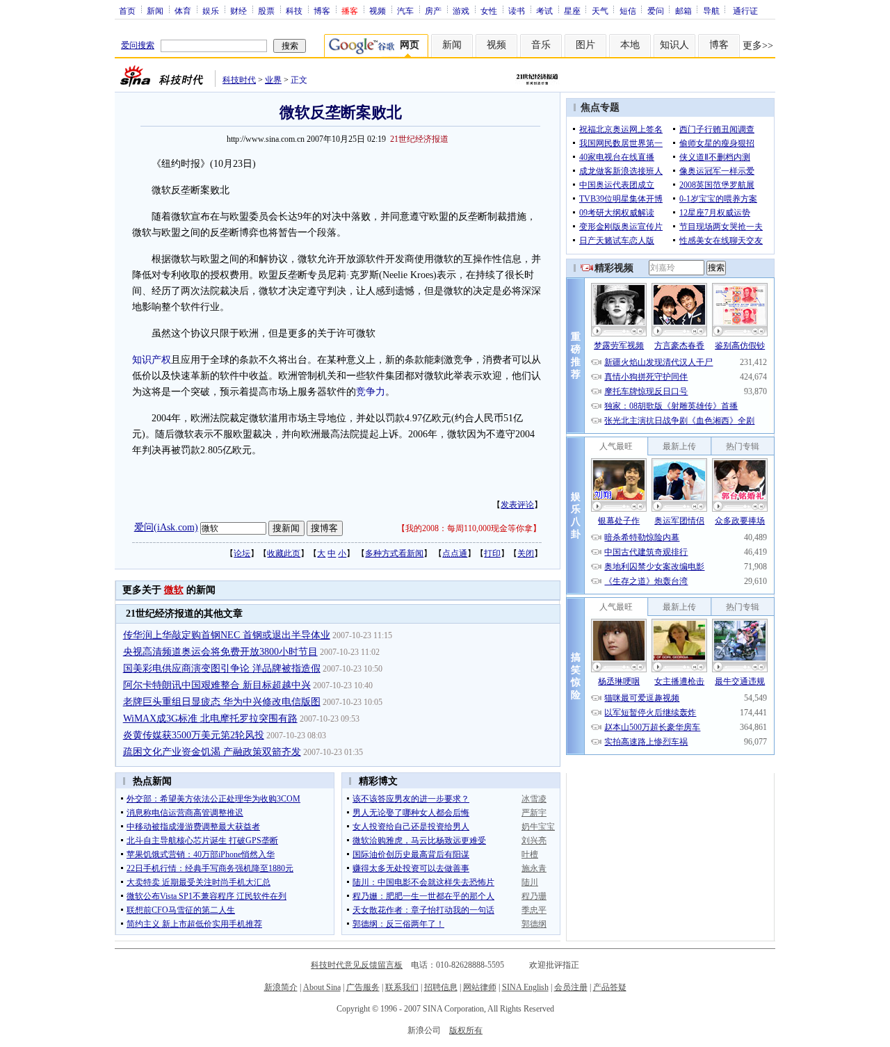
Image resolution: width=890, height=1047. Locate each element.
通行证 (745, 10)
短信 (628, 10)
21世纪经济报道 (419, 139)
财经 (238, 10)
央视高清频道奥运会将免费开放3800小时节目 (220, 652)
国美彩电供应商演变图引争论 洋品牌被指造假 (222, 668)
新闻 (155, 10)
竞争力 (370, 392)
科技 (294, 10)
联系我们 (402, 987)
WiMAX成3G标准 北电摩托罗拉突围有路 (210, 718)
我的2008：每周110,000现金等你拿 (469, 528)
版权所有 (466, 1030)
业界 (273, 80)
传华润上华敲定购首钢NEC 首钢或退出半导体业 (226, 635)
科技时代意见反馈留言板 (357, 965)
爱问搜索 (137, 45)
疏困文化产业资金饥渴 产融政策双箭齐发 (212, 752)
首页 (127, 10)
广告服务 (363, 987)
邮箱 (683, 10)
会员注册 (571, 987)
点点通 (454, 553)
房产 (433, 10)
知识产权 (151, 360)
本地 (630, 45)
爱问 (655, 10)
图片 (585, 45)
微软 (174, 590)
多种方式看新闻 (394, 553)
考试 (544, 10)
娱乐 (210, 10)
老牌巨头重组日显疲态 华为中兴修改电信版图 (222, 702)
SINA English (525, 987)
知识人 (674, 45)
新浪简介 (281, 987)
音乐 (541, 45)
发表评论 (517, 505)
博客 (322, 10)
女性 (488, 10)
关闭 (525, 553)
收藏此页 (283, 553)
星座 (572, 10)
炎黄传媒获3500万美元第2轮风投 (193, 735)
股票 (266, 10)
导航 (711, 10)
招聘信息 (441, 987)
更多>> (758, 45)
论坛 (242, 553)
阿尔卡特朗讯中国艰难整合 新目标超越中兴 (217, 685)
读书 (516, 10)
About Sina (322, 987)
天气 (600, 10)
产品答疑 (609, 987)
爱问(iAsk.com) (166, 527)
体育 (183, 10)
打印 (492, 553)
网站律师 (479, 987)
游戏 (461, 10)
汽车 (405, 10)
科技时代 (239, 80)
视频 (377, 10)
